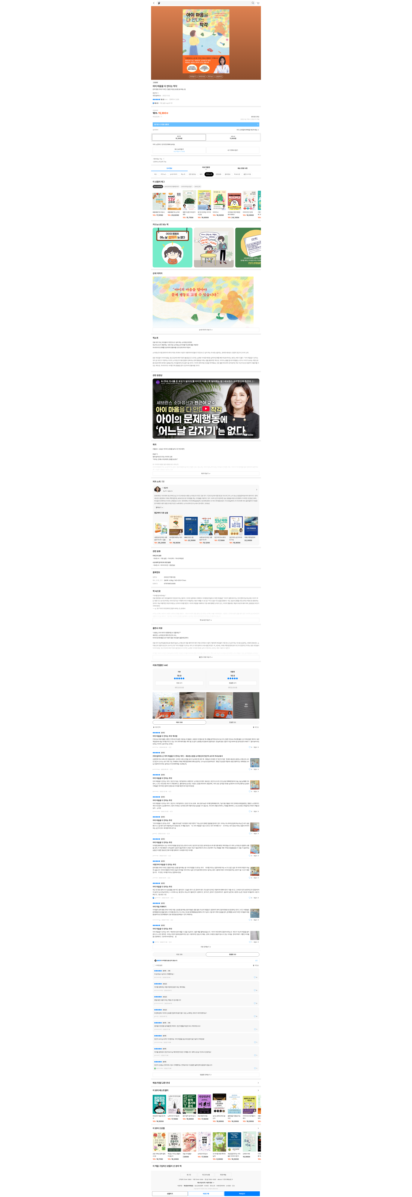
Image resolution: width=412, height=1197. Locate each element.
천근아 (155, 93)
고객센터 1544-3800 (185, 1179)
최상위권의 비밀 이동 (204, 1108)
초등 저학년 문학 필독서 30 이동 (159, 1146)
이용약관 (179, 1186)
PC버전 (206, 1186)
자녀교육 (171, 558)
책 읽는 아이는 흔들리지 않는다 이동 (174, 1146)
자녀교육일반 (179, 558)
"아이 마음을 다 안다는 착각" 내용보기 (206, 783)
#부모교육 (197, 186)
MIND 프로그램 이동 (191, 530)
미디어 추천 (164, 565)
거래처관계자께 (220, 1186)
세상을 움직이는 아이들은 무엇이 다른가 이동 (234, 1146)
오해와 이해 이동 (249, 1145)
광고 (233, 1186)
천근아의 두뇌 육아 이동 (221, 530)
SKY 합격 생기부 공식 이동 (189, 1108)
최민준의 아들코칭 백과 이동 (159, 1108)
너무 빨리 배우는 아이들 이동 (176, 529)
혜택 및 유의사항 (179, 687)
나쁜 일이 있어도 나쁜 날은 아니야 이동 (206, 530)
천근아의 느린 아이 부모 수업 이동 (236, 530)
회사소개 (212, 1186)
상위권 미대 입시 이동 (204, 1146)
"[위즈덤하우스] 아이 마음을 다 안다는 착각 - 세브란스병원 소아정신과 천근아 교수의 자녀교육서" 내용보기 (206, 761)
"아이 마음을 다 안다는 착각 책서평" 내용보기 (206, 740)
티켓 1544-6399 (198, 1179)
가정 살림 (164, 558)
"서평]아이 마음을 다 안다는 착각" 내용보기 (206, 869)
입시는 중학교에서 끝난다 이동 (219, 1108)
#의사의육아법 (158, 186)
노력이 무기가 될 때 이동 (174, 1108)
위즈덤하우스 (157, 96)
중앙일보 (172, 565)
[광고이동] (253, 3)
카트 (258, 3)
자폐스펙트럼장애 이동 (251, 530)
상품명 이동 (159, 206)
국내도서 (156, 565)
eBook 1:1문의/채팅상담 (224, 1179)
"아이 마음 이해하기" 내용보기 (206, 912)
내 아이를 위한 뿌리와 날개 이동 (219, 1146)
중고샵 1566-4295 (210, 1179)
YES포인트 (156, 117)
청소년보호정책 (199, 1186)
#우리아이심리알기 (186, 186)
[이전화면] (153, 3)
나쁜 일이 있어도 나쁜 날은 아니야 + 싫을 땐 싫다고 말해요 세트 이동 (161, 533)
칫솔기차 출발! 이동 (189, 1146)
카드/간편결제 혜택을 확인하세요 (247, 130)
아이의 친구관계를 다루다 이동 (249, 1109)
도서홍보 (228, 1186)
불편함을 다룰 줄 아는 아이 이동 (234, 1108)
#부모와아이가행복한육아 (172, 186)
